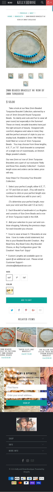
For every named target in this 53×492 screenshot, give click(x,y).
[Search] (42, 2)
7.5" (24, 278)
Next (32, 13)
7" (17, 278)
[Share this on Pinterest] (26, 310)
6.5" (9, 278)
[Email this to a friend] (40, 310)
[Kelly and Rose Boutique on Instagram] (28, 460)
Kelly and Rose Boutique (24, 469)
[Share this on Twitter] (12, 310)
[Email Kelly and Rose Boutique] (32, 460)
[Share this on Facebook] (19, 310)
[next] (44, 47)
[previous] (8, 47)
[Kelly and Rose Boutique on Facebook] (23, 460)
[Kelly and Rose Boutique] (26, 2)
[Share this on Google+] (33, 310)
